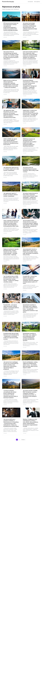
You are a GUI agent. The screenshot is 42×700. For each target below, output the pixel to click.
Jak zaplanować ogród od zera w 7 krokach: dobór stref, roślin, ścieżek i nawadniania (11, 169)
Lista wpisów (30, 1)
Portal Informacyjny (8, 1)
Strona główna (37, 1)
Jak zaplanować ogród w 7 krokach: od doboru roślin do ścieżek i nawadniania (10, 195)
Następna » (23, 439)
